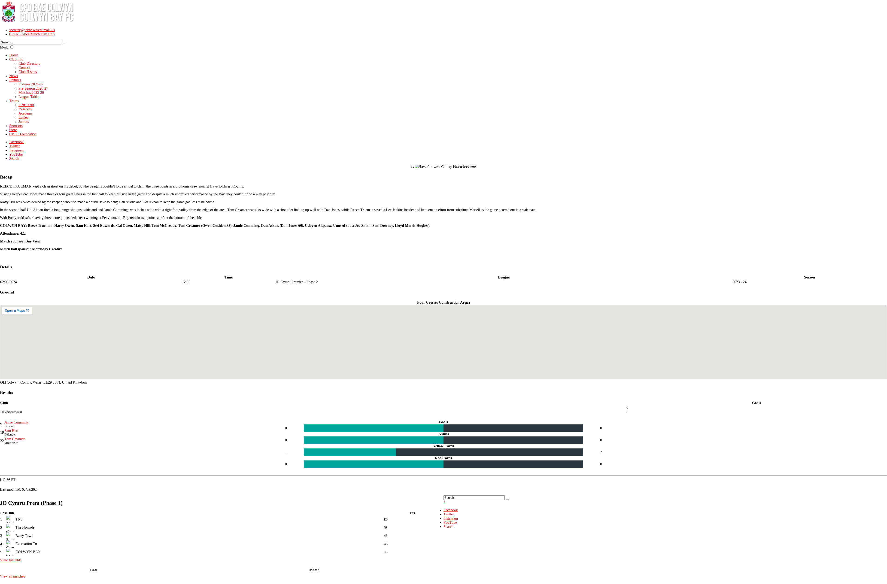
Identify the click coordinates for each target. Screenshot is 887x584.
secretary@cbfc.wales (32, 30)
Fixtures (15, 80)
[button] (11, 46)
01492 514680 (32, 34)
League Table (28, 97)
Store (13, 130)
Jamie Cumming (16, 422)
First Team (26, 105)
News (13, 76)
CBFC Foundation (22, 134)
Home (13, 55)
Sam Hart (11, 431)
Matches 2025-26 (31, 92)
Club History (27, 72)
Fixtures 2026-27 (30, 84)
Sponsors (16, 126)
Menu (4, 47)
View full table (10, 560)
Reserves (25, 109)
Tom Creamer (14, 439)
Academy (25, 113)
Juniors (23, 122)
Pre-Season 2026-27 (33, 88)
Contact (24, 68)
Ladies (23, 117)
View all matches (12, 576)
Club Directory (29, 63)
